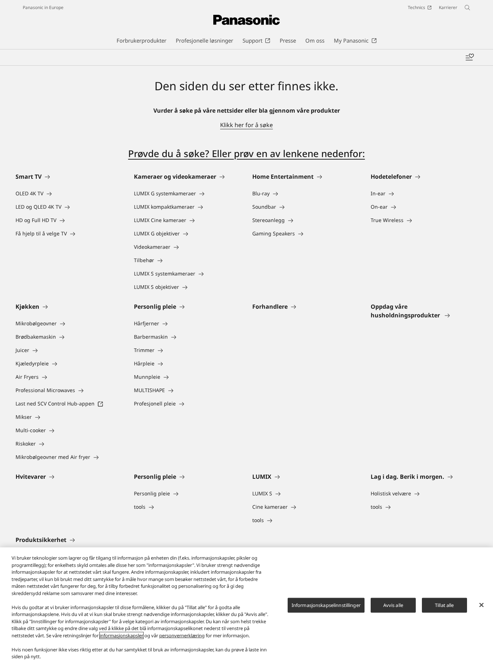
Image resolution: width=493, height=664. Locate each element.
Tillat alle (444, 605)
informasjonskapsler (121, 635)
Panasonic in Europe (43, 7)
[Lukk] (481, 605)
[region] (246, 605)
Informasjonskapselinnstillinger (326, 605)
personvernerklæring (182, 635)
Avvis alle (393, 605)
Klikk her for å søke (246, 125)
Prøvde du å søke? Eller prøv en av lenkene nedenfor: (246, 153)
